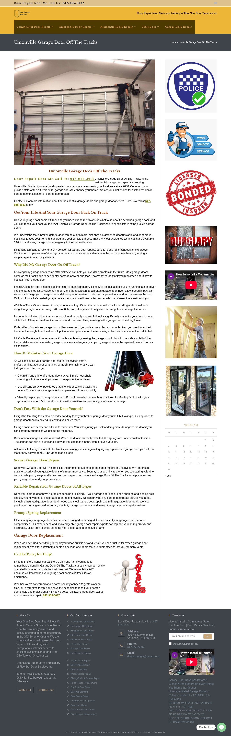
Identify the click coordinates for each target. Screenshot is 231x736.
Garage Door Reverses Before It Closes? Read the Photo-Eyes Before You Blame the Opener (191, 684)
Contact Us (46, 690)
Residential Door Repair (82, 626)
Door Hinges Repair (80, 665)
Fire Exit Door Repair (81, 687)
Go (207, 636)
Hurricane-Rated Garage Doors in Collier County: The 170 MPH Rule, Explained (190, 695)
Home (173, 42)
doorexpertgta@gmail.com (143, 656)
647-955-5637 (82, 178)
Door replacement (79, 692)
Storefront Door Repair (82, 635)
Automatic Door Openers (83, 700)
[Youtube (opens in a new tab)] (215, 3)
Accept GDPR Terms (185, 643)
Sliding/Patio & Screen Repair (85, 678)
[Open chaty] (221, 727)
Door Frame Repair (80, 696)
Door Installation (79, 669)
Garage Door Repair (80, 648)
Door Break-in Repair (81, 653)
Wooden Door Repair (81, 674)
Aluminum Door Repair (82, 639)
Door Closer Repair (80, 660)
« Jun (168, 476)
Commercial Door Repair (83, 621)
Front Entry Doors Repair (83, 709)
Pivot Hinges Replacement (84, 683)
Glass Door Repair (80, 644)
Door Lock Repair (79, 705)
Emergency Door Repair (82, 630)
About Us (25, 690)
